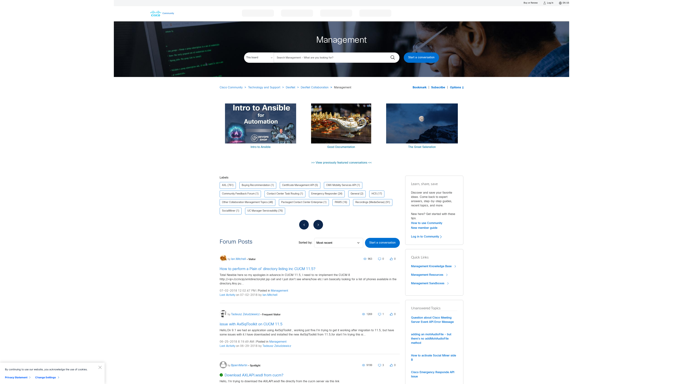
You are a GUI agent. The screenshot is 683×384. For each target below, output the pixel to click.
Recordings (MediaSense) (370, 202)
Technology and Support (264, 87)
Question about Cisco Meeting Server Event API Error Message (432, 320)
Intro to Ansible (261, 147)
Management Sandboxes (428, 283)
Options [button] (455, 87)
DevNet (290, 87)
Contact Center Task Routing (283, 194)
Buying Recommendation (256, 185)
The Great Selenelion (422, 147)
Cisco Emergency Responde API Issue (432, 374)
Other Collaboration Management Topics (245, 202)
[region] (52, 373)
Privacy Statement (16, 377)
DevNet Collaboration (315, 87)
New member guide (424, 228)
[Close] (100, 367)
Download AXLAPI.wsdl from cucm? (254, 375)
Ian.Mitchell (270, 295)
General (355, 194)
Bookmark (420, 87)
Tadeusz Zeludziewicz (277, 346)
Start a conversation (421, 57)
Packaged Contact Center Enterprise (302, 202)
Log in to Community (425, 237)
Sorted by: (305, 242)
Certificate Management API (298, 185)
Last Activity (227, 295)
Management (279, 290)
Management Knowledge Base (431, 266)
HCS (374, 194)
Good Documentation (341, 147)
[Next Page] (318, 225)
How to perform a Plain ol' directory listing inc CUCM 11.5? (267, 269)
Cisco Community (231, 87)
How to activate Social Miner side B (433, 358)
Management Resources (427, 275)
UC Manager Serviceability (262, 211)
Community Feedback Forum (238, 194)
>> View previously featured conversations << (341, 162)
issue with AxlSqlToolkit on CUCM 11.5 (251, 324)
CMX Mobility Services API (341, 185)
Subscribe (438, 87)
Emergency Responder (324, 194)
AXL (224, 185)
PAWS (338, 202)
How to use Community (426, 223)
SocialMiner (228, 211)
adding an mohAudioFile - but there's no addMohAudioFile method (431, 338)
